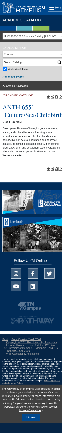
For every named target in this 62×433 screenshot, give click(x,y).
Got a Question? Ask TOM (26, 339)
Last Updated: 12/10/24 (41, 345)
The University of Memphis (17, 348)
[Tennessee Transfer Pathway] (32, 318)
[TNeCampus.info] (32, 307)
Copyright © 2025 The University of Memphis (31, 342)
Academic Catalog (21, 20)
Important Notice (15, 345)
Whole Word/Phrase (18, 69)
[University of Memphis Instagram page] (16, 273)
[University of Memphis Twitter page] (49, 273)
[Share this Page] (52, 96)
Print (5, 339)
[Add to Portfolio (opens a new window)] (48, 96)
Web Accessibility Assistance (22, 353)
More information (30, 410)
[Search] (43, 7)
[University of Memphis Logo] (22, 7)
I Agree (30, 417)
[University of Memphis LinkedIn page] (33, 286)
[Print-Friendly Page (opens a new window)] (56, 96)
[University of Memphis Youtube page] (16, 286)
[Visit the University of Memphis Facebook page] (33, 273)
